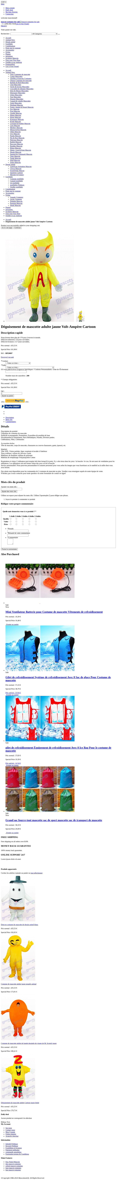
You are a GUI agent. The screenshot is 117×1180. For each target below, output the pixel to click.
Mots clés (8, 420)
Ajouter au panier (12, 624)
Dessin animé (10, 42)
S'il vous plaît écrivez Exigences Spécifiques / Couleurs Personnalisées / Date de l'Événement (34, 369)
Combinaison (10, 46)
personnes (9, 56)
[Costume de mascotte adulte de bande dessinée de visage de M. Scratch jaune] (18, 1039)
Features (10, 64)
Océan (7, 52)
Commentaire (12, 537)
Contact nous (10, 1130)
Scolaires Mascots (11, 58)
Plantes (8, 54)
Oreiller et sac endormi (13, 62)
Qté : (2, 391)
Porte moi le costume (13, 48)
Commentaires (10, 422)
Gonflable (9, 44)
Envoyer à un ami (7, 357)
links (2, 4)
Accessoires (9, 50)
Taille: (3, 365)
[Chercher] (59, 34)
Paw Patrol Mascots (12, 1162)
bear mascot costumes (13, 1168)
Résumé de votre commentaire (18, 533)
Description (9, 418)
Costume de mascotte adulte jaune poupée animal (18, 984)
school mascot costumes (14, 1166)
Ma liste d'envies (11, 12)
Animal (10, 40)
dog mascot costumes (13, 1164)
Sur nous (8, 1128)
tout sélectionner (37, 873)
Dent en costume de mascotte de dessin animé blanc (19, 925)
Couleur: (4, 361)
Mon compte (10, 8)
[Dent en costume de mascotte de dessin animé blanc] (18, 921)
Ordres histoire (10, 1134)
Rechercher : (5, 34)
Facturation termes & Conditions (17, 1154)
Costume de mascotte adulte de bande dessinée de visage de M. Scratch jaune (29, 1043)
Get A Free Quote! (22, 24)
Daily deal (9, 10)
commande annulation (13, 1152)
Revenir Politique (11, 1146)
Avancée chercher (11, 1136)
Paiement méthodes (12, 1150)
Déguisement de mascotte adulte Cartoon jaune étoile (20, 1103)
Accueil (8, 220)
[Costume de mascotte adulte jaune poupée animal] (18, 980)
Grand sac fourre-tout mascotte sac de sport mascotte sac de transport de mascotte (53, 820)
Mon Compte (10, 1132)
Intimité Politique (11, 1144)
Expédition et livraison (13, 1148)
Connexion (9, 14)
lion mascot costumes (13, 1170)
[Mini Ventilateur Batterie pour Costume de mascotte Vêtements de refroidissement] (39, 603)
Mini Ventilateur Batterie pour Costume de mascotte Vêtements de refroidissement (54, 611)
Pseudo (10, 529)
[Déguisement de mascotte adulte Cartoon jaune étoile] (18, 1099)
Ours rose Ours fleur (12, 60)
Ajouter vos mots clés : (9, 487)
